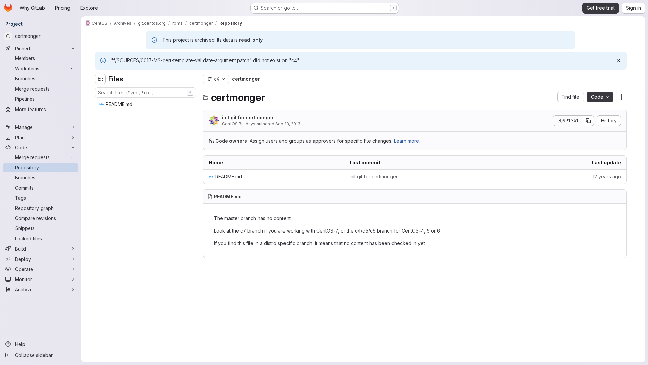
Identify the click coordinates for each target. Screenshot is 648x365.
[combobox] (145, 92)
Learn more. (407, 141)
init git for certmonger (248, 117)
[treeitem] (146, 104)
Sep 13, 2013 (287, 123)
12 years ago (607, 176)
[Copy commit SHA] (588, 120)
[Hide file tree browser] (100, 79)
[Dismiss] (619, 60)
